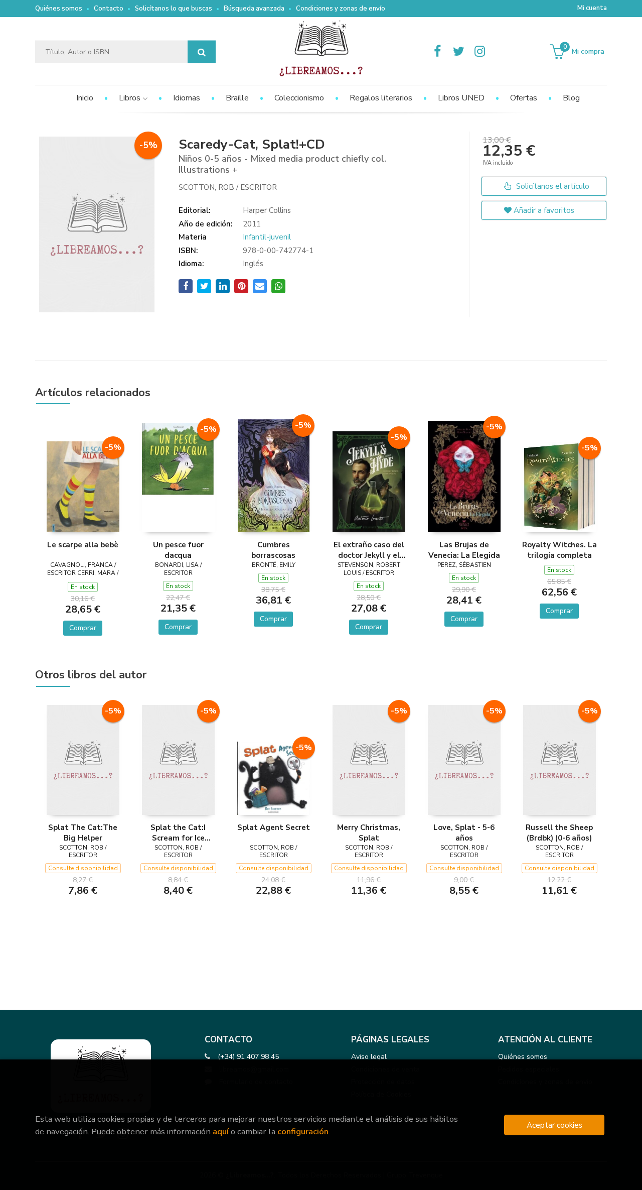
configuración (303, 1131)
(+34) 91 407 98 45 (248, 1056)
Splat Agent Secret (273, 827)
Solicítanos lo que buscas (173, 8)
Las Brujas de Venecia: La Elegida (464, 550)
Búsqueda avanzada (254, 8)
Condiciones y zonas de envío (340, 8)
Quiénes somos (58, 8)
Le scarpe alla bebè (82, 545)
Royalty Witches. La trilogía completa (559, 550)
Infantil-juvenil (267, 237)
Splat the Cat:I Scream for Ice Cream (178, 832)
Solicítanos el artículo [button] (551, 186)
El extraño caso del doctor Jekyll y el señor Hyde (369, 550)
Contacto (108, 8)
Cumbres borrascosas (273, 550)
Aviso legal (369, 1056)
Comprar (82, 628)
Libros (130, 97)
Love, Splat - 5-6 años (464, 832)
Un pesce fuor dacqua (178, 550)
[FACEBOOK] (437, 52)
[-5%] (83, 486)
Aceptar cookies (554, 1125)
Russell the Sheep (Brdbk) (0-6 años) (559, 832)
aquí (221, 1131)
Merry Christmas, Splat (368, 832)
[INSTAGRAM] (479, 52)
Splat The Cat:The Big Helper (82, 832)
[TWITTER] (458, 52)
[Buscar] (202, 52)
